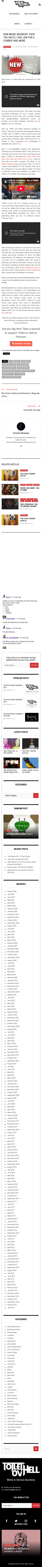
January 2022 (12, 1049)
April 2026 (11, 903)
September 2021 (13, 1061)
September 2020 (13, 1095)
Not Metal (10, 1381)
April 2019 (11, 1144)
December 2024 (13, 949)
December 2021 (13, 1052)
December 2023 (13, 983)
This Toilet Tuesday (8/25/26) (17, 859)
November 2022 (13, 1020)
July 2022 (10, 1032)
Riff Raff (10, 1407)
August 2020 (11, 1098)
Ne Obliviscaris (23, 367)
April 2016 (11, 1247)
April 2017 (11, 1213)
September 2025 (13, 923)
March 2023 (11, 1009)
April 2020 (11, 1109)
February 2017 (12, 1219)
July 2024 (10, 963)
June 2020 (11, 1104)
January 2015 (12, 1290)
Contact (28, 24)
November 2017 (13, 1193)
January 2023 (12, 1015)
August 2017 (11, 1201)
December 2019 (13, 1121)
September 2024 (13, 957)
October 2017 (12, 1196)
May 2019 (10, 1141)
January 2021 (12, 1084)
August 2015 (11, 1270)
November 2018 (13, 1158)
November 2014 (13, 1296)
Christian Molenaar (20, 47)
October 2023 (12, 989)
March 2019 (11, 1147)
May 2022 (10, 1038)
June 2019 (11, 1138)
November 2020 (13, 1089)
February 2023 (12, 1012)
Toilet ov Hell (18, 1564)
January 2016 (12, 1256)
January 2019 (12, 1153)
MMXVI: (19, 834)
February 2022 (12, 1046)
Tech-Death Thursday (15, 1421)
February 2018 (12, 1184)
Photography (12, 1390)
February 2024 (12, 977)
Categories (14, 14)
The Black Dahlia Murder (11, 377)
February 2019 (12, 1150)
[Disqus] (21, 564)
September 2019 (13, 1130)
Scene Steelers (12, 1413)
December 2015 (13, 1259)
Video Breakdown (13, 1433)
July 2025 (10, 929)
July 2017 (10, 1204)
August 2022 (11, 1029)
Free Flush (11, 1355)
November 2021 (13, 1055)
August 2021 (11, 1064)
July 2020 (10, 1101)
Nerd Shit (30, 499)
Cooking (10, 1338)
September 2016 (13, 1233)
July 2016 (10, 1239)
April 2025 (11, 937)
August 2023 (11, 995)
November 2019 (13, 1124)
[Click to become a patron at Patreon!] (21, 344)
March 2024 (11, 975)
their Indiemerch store (30, 268)
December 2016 (13, 1224)
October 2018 (12, 1161)
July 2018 (10, 1170)
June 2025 (11, 932)
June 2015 (11, 1276)
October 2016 (12, 1230)
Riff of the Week (13, 1404)
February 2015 (12, 1287)
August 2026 (11, 891)
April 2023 (11, 1006)
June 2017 (11, 1207)
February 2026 (12, 909)
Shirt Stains (11, 1416)
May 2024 (10, 969)
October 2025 (12, 920)
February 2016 (12, 1253)
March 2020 (11, 1112)
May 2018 (10, 1175)
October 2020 (12, 1092)
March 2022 (11, 1043)
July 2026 (10, 894)
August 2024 (11, 960)
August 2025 (11, 926)
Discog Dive (11, 1341)
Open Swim (11, 1384)
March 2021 (11, 1078)
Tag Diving (11, 1418)
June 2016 (11, 1242)
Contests (10, 1335)
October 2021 (12, 1058)
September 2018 (13, 1164)
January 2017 (12, 1221)
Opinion (29, 485)
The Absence (20, 374)
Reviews (36, 485)
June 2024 (11, 966)
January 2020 (12, 1118)
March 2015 (11, 1285)
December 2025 (13, 914)
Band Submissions (13, 1326)
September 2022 (13, 1026)
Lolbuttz (10, 1367)
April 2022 (11, 1041)
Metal (23, 485)
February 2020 (12, 1115)
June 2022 (11, 1035)
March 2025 (11, 940)
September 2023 (13, 992)
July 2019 (10, 1135)
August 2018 (11, 1167)
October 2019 (12, 1127)
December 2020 (13, 1087)
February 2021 (12, 1081)
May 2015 (10, 1279)
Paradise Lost (8, 374)
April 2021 (11, 1075)
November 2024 (13, 952)
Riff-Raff (10, 1410)
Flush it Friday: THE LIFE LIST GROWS (20, 867)
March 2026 (11, 906)
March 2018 (11, 1181)
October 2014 (12, 1299)
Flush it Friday (12, 1352)
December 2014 (13, 1293)
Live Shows (11, 1364)
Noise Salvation (28, 370)
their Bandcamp (34, 270)
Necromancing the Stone (11, 370)
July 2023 (10, 998)
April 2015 (11, 1282)
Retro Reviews (12, 1398)
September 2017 (13, 1198)
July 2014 (10, 1308)
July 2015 (10, 1273)
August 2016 (11, 1236)
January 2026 (12, 911)
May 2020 (10, 1107)
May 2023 (10, 1003)
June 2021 (11, 1069)
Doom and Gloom (13, 1349)
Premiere (10, 1393)
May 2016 (10, 1244)
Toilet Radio (11, 1430)
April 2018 (11, 1178)
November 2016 (13, 1227)
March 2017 (11, 1216)
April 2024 (11, 972)
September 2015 (13, 1267)
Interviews (11, 1358)
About (17, 24)
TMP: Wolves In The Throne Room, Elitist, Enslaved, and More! (10, 772)
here (35, 121)
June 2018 (11, 1173)
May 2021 (10, 1072)
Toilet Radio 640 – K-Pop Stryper (18, 856)
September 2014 (13, 1302)
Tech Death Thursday (31, 410)
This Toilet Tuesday (14, 1427)
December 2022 (13, 1018)
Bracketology (12, 1332)
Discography (11, 1344)
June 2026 (11, 897)
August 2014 (11, 1305)
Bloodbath (25, 361)
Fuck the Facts (23, 364)
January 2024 (12, 980)
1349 (11, 361)
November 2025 (13, 917)
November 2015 (13, 1262)
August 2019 (11, 1132)
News (9, 1378)
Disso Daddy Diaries (14, 1347)
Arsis (17, 361)
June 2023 (11, 1000)
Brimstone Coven (9, 364)
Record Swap (12, 1395)
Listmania (10, 1361)
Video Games (12, 1436)
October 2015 (12, 1265)
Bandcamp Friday (13, 1329)
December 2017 (13, 1190)
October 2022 (12, 1023)
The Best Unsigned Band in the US (19, 1424)
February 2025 (12, 943)
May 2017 (10, 1210)
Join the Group (31, 14)
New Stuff (7, 47)
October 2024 (12, 954)
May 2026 (10, 900)
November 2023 (13, 986)
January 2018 (12, 1187)
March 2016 (11, 1250)
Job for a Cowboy (9, 367)
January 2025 (12, 946)
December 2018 (13, 1155)
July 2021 (10, 1066)
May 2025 (10, 934)
